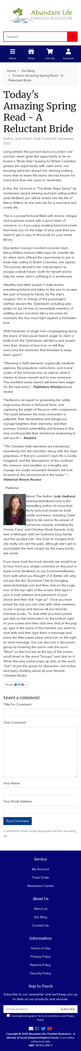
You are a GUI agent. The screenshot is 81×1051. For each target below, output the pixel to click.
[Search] (72, 36)
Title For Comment (17, 704)
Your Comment (14, 722)
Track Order (40, 877)
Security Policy (40, 973)
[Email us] (31, 1028)
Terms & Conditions (49, 1016)
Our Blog (40, 917)
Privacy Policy (41, 957)
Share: (10, 684)
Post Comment (17, 821)
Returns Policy (40, 965)
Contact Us (40, 925)
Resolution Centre (40, 886)
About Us (40, 909)
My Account (40, 869)
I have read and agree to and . (42, 1017)
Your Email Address (17, 801)
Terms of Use (40, 948)
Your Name (11, 783)
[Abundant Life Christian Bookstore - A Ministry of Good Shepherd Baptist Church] (40, 15)
